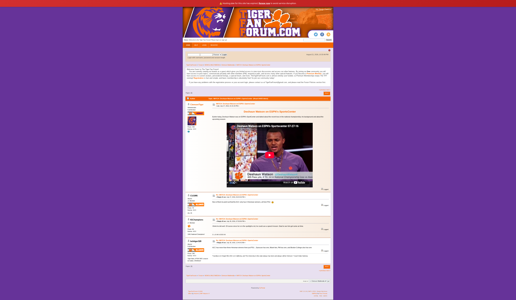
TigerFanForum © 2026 (195, 291)
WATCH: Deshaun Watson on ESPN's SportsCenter (235, 104)
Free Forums (323, 293)
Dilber (190, 293)
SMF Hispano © (204, 293)
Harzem (196, 293)
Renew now (264, 3)
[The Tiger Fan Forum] (189, 132)
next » (328, 90)
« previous (322, 90)
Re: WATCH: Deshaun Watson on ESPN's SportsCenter (237, 195)
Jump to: (305, 281)
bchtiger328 (195, 241)
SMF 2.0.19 (303, 291)
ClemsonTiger (196, 104)
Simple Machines (322, 291)
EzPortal (262, 288)
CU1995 (194, 195)
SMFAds (314, 293)
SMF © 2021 (312, 291)
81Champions (196, 220)
